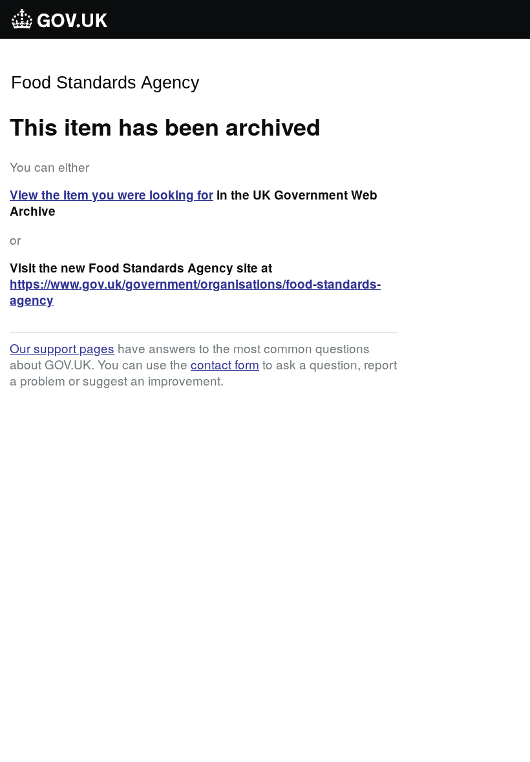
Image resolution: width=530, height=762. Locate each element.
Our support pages (62, 347)
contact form (225, 364)
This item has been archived (165, 126)
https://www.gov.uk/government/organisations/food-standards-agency (195, 292)
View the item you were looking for (111, 194)
